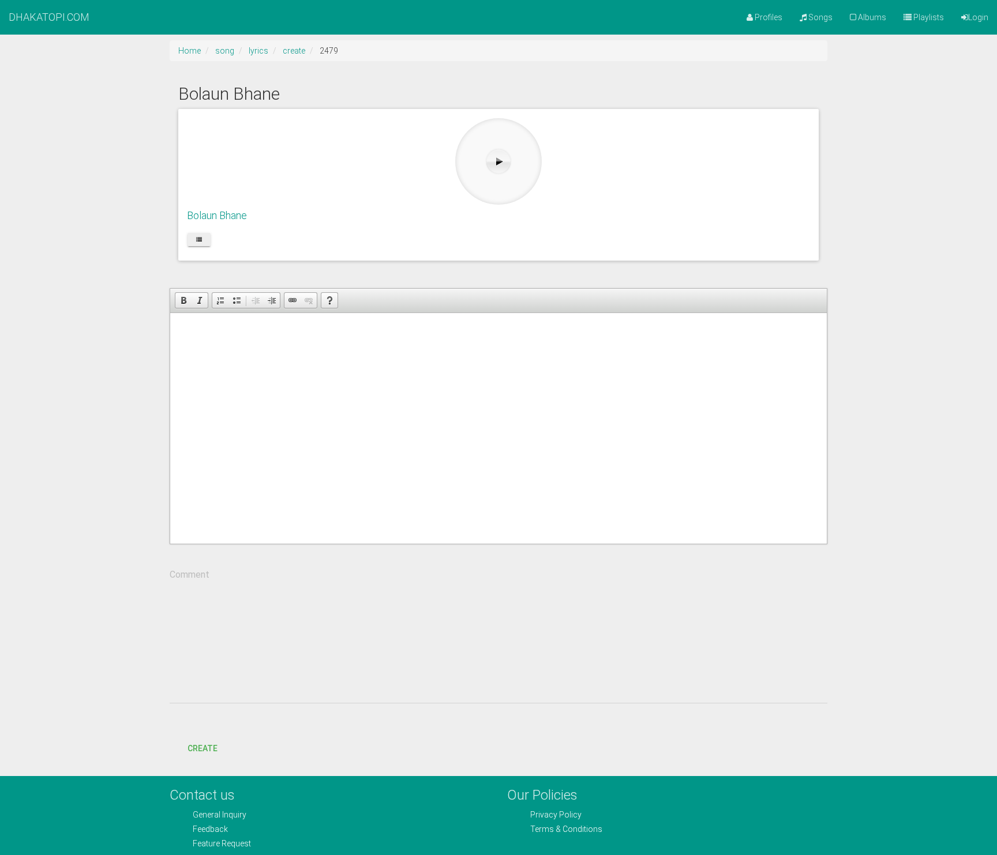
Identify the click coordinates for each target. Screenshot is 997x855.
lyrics (258, 50)
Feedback (210, 829)
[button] (183, 300)
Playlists (928, 17)
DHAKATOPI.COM (49, 17)
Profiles (767, 17)
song (224, 50)
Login (978, 17)
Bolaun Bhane (217, 215)
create (294, 50)
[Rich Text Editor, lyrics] (498, 428)
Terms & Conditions (566, 829)
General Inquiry (219, 814)
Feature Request (222, 843)
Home (189, 50)
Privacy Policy (556, 814)
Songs (820, 17)
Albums (871, 17)
